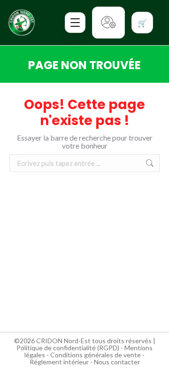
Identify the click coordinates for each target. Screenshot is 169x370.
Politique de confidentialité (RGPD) (67, 348)
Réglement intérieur (59, 362)
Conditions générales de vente (95, 355)
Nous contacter (117, 362)
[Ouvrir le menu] (75, 22)
